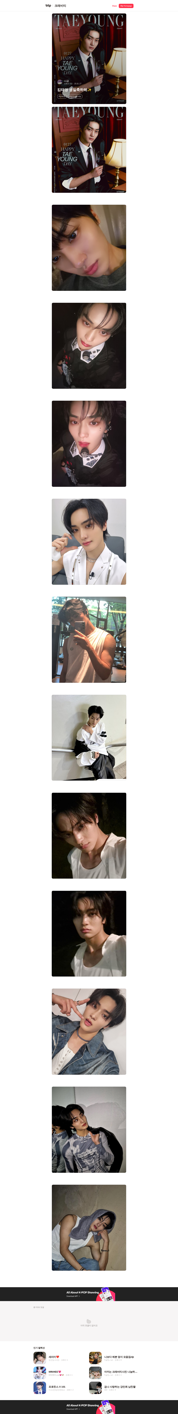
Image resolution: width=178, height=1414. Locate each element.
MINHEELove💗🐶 (56, 1375)
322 (105, 1390)
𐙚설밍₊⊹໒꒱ (108, 1360)
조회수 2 (70, 1390)
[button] (114, 6)
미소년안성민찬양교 (57, 1390)
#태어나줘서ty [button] (75, 96)
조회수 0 (118, 1360)
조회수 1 (64, 1360)
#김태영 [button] (62, 96)
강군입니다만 (54, 1360)
